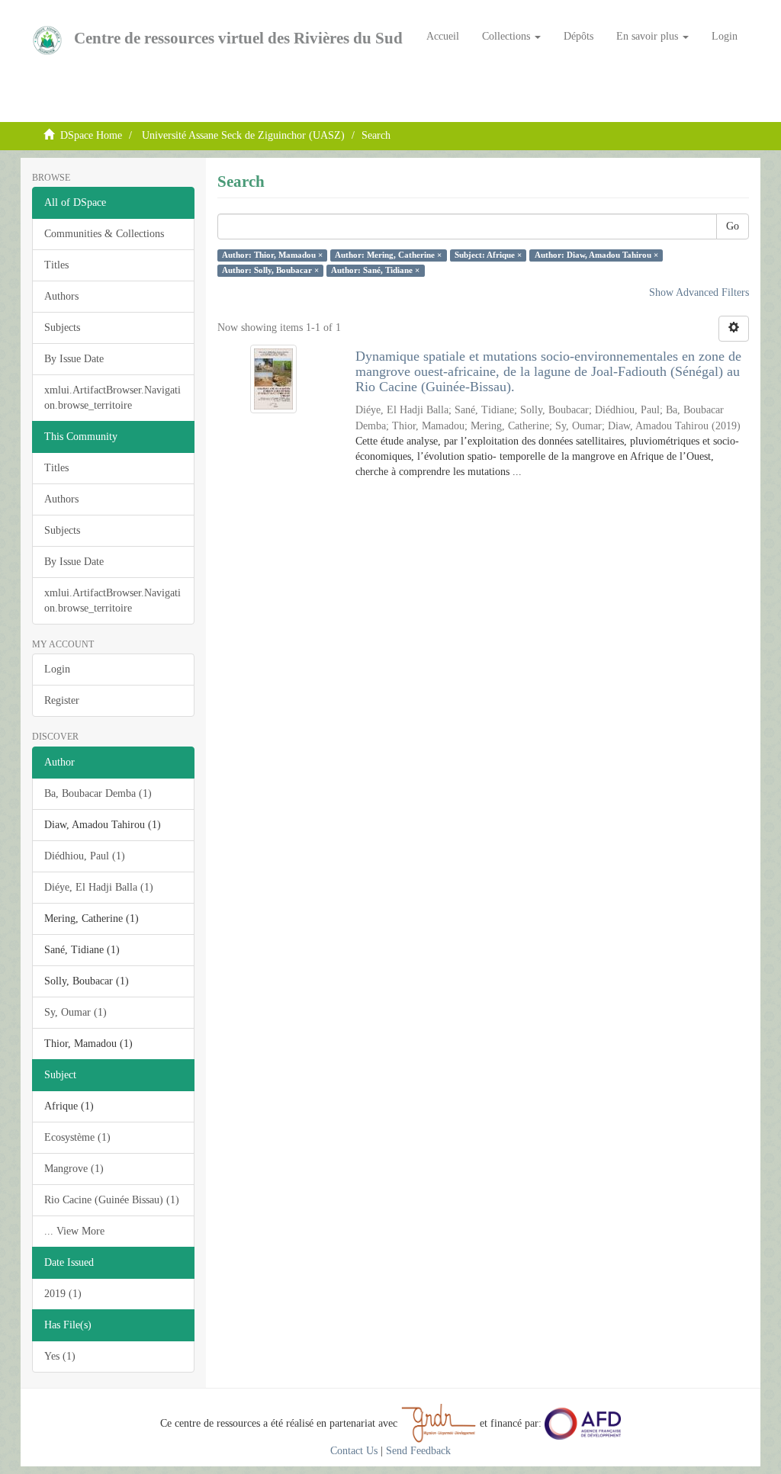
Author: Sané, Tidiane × (375, 270)
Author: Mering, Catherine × (388, 255)
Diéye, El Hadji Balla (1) (98, 887)
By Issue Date (74, 358)
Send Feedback (418, 1450)
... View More (74, 1231)
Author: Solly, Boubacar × (270, 270)
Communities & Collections (104, 233)
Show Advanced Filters (699, 292)
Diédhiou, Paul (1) (84, 856)
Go (732, 226)
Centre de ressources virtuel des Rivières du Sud (238, 38)
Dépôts (578, 36)
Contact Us (354, 1450)
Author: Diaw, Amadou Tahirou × (596, 255)
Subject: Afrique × (488, 255)
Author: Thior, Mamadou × (272, 255)
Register (61, 700)
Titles (56, 265)
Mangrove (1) (74, 1168)
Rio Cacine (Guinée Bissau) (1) (111, 1200)
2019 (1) (63, 1293)
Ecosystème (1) (77, 1137)
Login (57, 669)
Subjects (62, 327)
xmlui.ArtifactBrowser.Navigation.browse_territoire (112, 397)
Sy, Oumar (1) (75, 1012)
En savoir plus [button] (648, 36)
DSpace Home (91, 135)
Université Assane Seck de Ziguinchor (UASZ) (243, 135)
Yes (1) (60, 1356)
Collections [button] (507, 36)
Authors (61, 296)
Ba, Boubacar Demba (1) (98, 793)
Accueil (442, 36)
